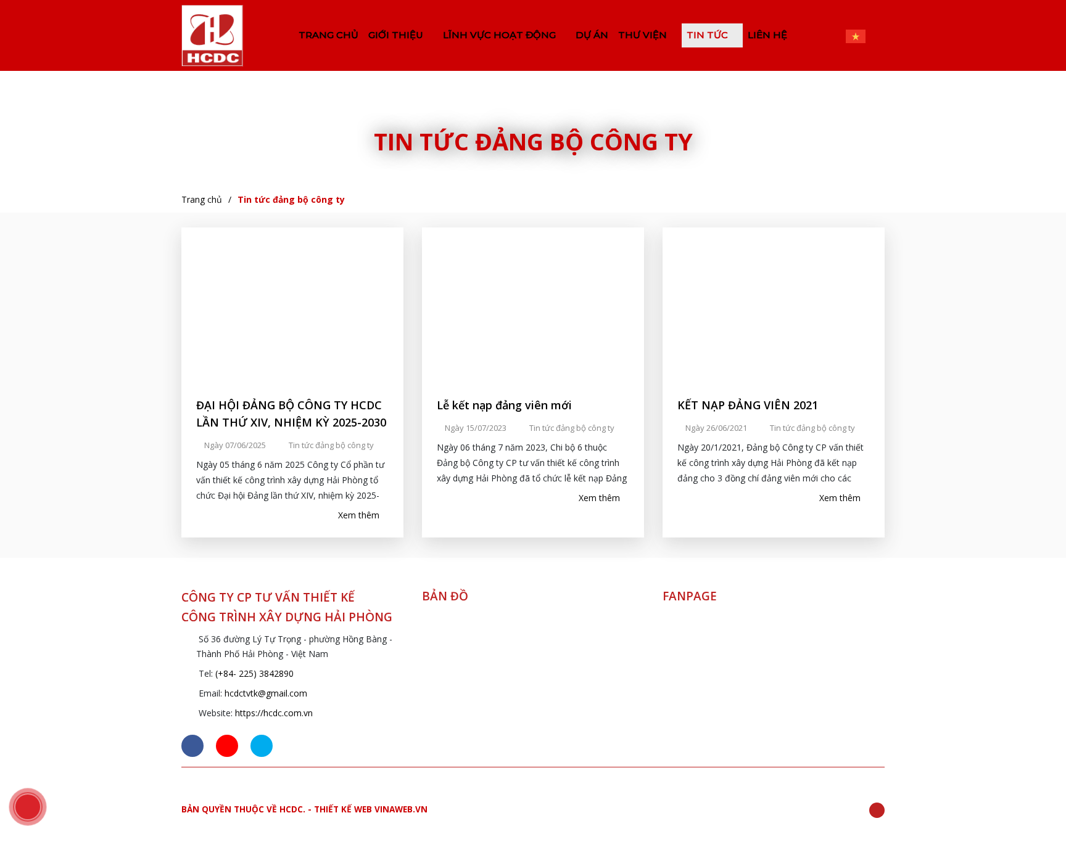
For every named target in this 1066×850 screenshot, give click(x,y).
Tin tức (708, 35)
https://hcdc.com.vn (274, 713)
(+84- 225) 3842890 (254, 673)
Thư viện (643, 35)
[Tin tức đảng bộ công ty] (212, 36)
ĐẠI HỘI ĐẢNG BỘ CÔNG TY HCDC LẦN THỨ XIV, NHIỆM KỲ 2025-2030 (291, 414)
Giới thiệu (397, 35)
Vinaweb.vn (401, 809)
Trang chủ (328, 35)
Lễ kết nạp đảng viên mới (504, 405)
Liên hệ (767, 35)
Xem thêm (360, 515)
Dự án (592, 35)
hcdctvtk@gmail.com (266, 693)
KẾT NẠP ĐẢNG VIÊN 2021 (747, 405)
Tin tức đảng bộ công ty (291, 199)
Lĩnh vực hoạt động (500, 35)
